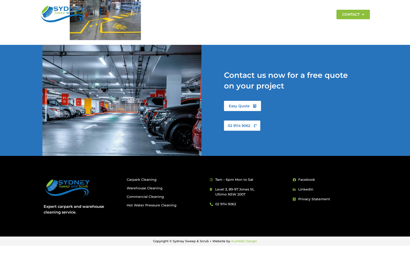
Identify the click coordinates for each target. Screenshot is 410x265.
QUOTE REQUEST (258, 14)
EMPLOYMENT (315, 14)
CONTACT (351, 14)
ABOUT (155, 14)
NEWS (287, 14)
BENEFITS (184, 14)
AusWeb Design (244, 241)
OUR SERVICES (215, 14)
